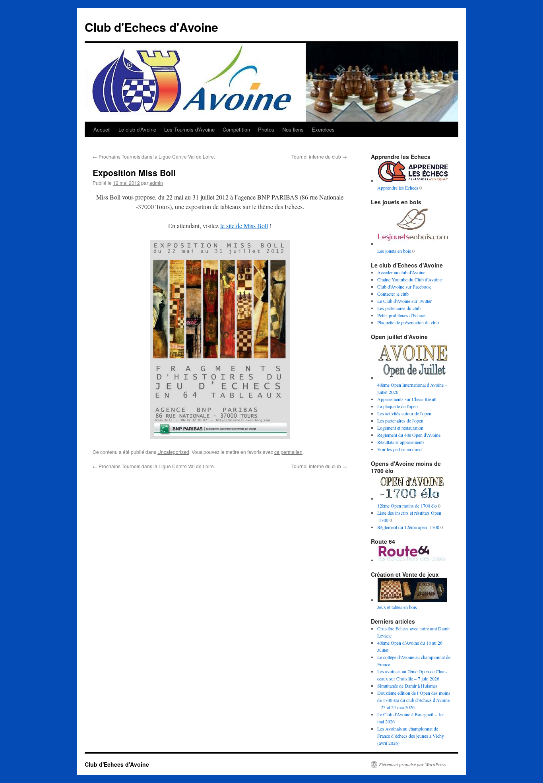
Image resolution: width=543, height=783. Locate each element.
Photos (266, 129)
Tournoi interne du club (319, 156)
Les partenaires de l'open (400, 420)
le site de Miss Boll (244, 225)
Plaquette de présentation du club (408, 322)
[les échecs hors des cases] (413, 560)
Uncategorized (173, 451)
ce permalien (288, 451)
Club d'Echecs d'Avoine (151, 26)
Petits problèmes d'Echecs (401, 315)
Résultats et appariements (401, 442)
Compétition (236, 129)
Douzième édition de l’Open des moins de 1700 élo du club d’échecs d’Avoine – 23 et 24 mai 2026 (413, 700)
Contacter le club (393, 294)
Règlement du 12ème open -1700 (408, 527)
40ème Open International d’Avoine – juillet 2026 (412, 388)
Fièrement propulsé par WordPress (412, 764)
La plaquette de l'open (397, 406)
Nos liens (293, 129)
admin (156, 182)
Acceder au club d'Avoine (401, 272)
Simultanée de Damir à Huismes (407, 685)
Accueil (102, 129)
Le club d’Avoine (137, 129)
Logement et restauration (400, 427)
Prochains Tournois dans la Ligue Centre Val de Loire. (154, 156)
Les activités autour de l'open (404, 413)
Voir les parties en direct (400, 449)
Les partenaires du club (399, 308)
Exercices (323, 129)
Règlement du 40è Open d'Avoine (408, 435)
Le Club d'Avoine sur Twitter (404, 301)
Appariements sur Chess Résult (406, 399)
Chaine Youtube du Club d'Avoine (409, 279)
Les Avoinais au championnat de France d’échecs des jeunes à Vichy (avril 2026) (410, 735)
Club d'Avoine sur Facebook (404, 286)
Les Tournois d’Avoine (189, 129)
